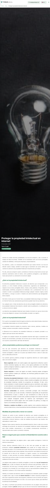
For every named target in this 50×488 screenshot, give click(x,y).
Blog (6, 5)
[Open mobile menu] (48, 2)
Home (2, 5)
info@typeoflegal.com (34, 2)
